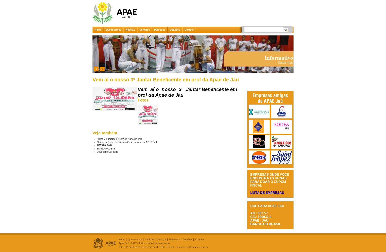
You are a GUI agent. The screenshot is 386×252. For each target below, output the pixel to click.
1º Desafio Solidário (107, 151)
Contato (189, 29)
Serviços (145, 29)
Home (98, 29)
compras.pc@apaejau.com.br (192, 247)
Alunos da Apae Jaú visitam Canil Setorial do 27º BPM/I (126, 142)
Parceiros (159, 29)
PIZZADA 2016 (104, 145)
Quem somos (113, 29)
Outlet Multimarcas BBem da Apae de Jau (119, 139)
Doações (175, 29)
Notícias (130, 29)
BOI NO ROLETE (105, 148)
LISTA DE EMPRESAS (267, 192)
